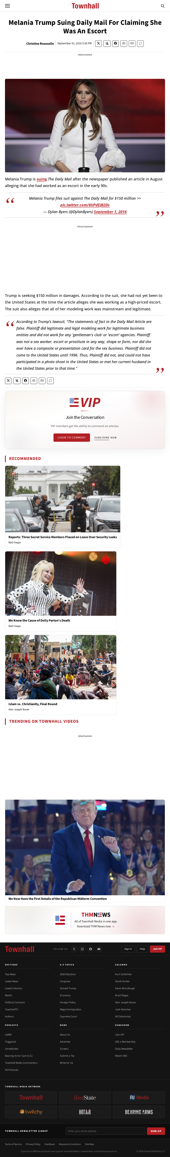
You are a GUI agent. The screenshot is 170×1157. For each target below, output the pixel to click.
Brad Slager (122, 995)
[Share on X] (98, 43)
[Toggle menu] (7, 6)
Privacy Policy (33, 1144)
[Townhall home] (19, 949)
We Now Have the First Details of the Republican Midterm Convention (57, 899)
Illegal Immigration (70, 1009)
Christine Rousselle (40, 43)
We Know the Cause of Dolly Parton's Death (39, 620)
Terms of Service (13, 1144)
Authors (9, 1016)
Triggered (10, 1042)
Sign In (128, 949)
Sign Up (156, 1131)
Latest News (11, 981)
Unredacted (11, 1049)
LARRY (8, 1035)
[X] (74, 949)
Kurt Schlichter (123, 974)
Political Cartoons (15, 1002)
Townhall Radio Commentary (21, 1063)
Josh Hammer (123, 1009)
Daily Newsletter (124, 1049)
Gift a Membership (125, 1042)
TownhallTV (11, 1009)
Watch (8, 995)
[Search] (163, 5)
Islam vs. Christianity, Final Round (32, 704)
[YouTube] (99, 949)
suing (42, 178)
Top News (10, 974)
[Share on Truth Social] (107, 43)
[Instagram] (82, 949)
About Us (65, 1035)
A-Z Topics (67, 964)
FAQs (142, 949)
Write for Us (66, 1063)
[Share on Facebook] (115, 43)
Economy (65, 995)
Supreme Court (68, 1016)
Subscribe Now (105, 437)
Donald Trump (68, 988)
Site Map (89, 1144)
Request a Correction (70, 1144)
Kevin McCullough (125, 988)
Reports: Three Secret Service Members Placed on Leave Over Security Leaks (62, 537)
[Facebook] (90, 949)
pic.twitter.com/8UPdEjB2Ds (85, 204)
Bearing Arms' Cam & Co (19, 1056)
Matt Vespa (14, 542)
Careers (64, 1049)
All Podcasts (11, 1070)
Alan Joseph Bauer (18, 709)
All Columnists (123, 1016)
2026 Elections (67, 974)
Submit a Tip (67, 1056)
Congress (65, 981)
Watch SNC (121, 1056)
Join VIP (157, 949)
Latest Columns (13, 988)
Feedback (50, 1144)
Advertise (65, 1042)
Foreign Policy (68, 1002)
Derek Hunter (122, 981)
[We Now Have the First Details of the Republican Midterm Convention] (85, 847)
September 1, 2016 (110, 211)
